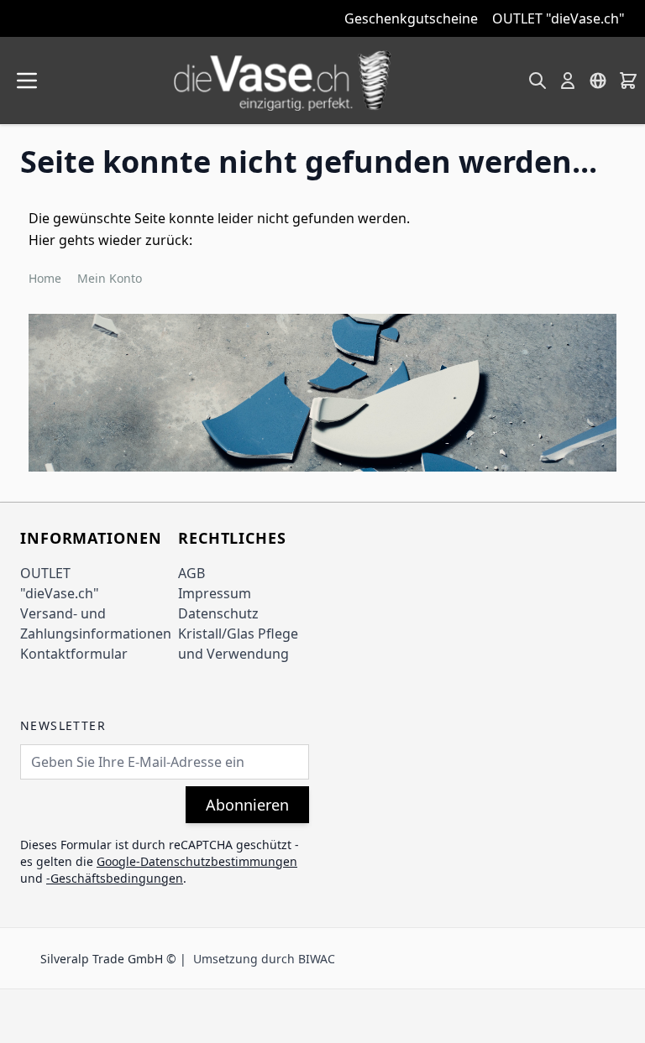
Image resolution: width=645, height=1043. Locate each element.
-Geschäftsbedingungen (114, 878)
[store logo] (282, 80)
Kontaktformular (74, 653)
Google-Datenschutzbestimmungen (197, 861)
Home (45, 278)
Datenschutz (218, 613)
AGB (191, 573)
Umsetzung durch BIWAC (264, 959)
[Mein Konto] (568, 80)
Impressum (214, 593)
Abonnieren (247, 805)
